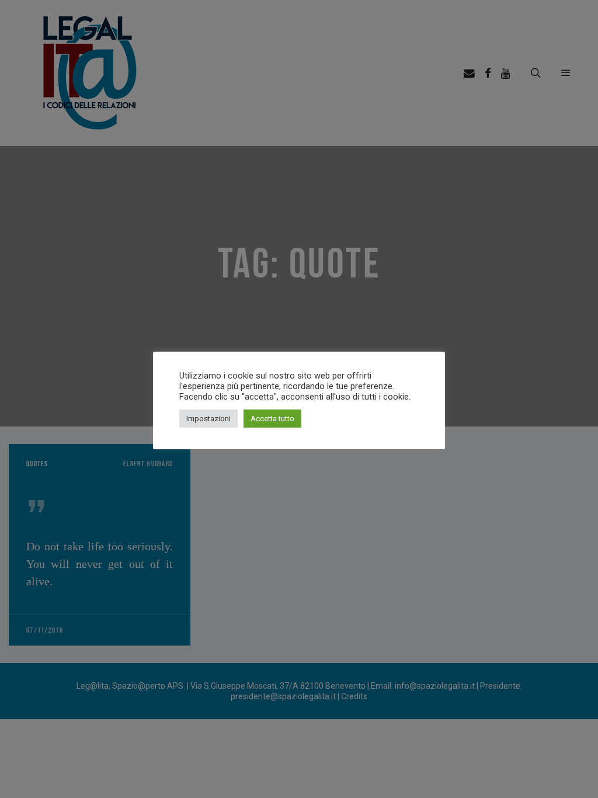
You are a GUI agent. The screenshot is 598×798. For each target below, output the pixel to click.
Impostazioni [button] (208, 418)
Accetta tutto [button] (272, 418)
